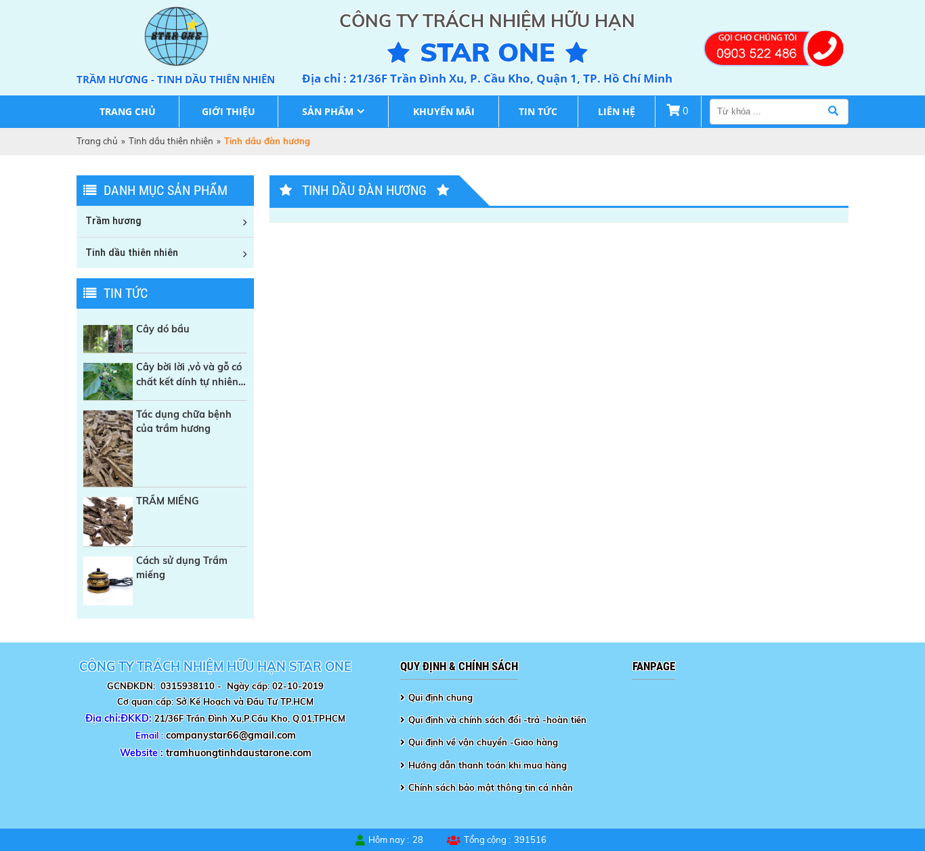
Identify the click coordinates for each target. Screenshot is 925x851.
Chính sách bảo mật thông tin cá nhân (490, 787)
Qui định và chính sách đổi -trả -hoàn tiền (497, 719)
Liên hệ (616, 111)
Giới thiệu (228, 111)
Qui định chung (440, 697)
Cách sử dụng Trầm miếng (182, 567)
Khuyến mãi (444, 111)
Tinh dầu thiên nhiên (171, 140)
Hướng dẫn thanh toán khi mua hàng (487, 765)
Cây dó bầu (163, 329)
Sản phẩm (327, 111)
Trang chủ (128, 111)
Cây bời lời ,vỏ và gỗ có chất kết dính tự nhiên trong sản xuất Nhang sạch (189, 375)
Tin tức (538, 111)
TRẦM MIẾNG (167, 501)
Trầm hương (113, 220)
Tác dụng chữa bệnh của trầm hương (184, 421)
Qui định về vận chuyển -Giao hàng (483, 742)
